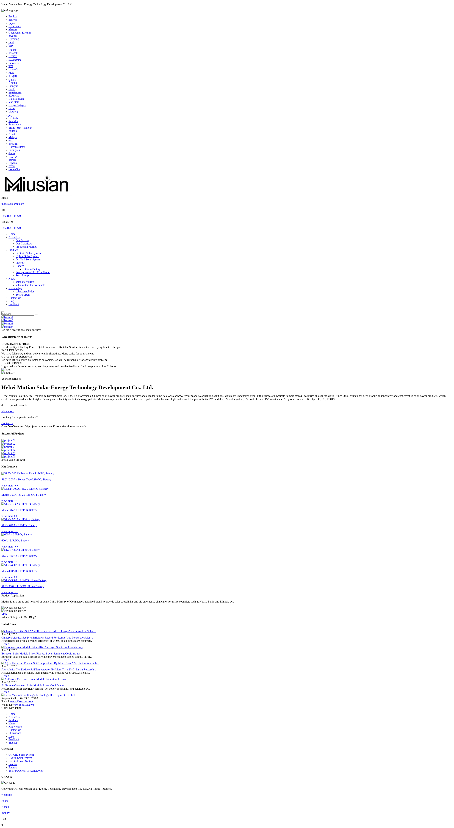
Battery (20, 265)
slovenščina (15, 59)
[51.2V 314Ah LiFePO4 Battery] (20, 503)
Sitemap (13, 742)
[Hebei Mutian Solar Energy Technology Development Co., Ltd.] (36, 194)
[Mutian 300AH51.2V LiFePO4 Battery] (25, 488)
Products (13, 249)
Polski (12, 89)
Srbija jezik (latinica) (20, 127)
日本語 (13, 56)
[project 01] (8, 440)
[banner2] (7, 320)
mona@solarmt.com (12, 203)
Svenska (13, 121)
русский (13, 143)
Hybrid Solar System (27, 256)
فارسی (13, 156)
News (12, 278)
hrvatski (13, 35)
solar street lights (25, 281)
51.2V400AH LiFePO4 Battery (19, 571)
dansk (12, 153)
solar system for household (30, 285)
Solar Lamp (22, 275)
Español (13, 162)
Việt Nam (14, 101)
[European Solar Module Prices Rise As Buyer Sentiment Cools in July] (42, 647)
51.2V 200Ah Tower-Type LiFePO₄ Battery (26, 479)
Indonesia (14, 63)
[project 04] (8, 450)
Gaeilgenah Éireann (20, 32)
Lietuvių (13, 111)
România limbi (17, 146)
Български (15, 124)
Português (14, 150)
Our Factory (22, 240)
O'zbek (12, 49)
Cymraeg (14, 38)
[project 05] (8, 453)
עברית (12, 166)
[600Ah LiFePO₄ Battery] (16, 534)
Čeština (13, 82)
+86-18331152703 (11, 215)
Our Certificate (24, 243)
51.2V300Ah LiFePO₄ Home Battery (22, 586)
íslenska (13, 29)
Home (12, 233)
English (13, 16)
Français (13, 85)
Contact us (7, 423)
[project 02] (8, 443)
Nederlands (15, 26)
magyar (13, 19)
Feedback (14, 304)
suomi (12, 108)
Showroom (15, 733)
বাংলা (11, 140)
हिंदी (11, 66)
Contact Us (15, 297)
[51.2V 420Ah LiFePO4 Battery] (20, 549)
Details (5, 643)
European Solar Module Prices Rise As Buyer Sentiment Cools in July (40, 653)
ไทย (11, 46)
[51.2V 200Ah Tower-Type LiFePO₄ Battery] (27, 473)
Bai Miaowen (16, 98)
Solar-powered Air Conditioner (33, 272)
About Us (14, 237)
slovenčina (14, 169)
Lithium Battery (31, 269)
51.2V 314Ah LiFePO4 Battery (19, 509)
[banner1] (7, 317)
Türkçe (12, 159)
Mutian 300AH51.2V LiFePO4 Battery (23, 494)
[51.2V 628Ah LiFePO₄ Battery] (20, 519)
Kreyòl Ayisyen (17, 105)
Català (12, 79)
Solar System (23, 294)
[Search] (2, 311)
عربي (12, 22)
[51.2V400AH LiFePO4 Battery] (20, 564)
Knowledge (15, 288)
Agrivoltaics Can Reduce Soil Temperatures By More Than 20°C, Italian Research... (48, 669)
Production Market (26, 246)
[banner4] (7, 326)
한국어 (13, 76)
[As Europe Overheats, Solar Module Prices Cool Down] (34, 679)
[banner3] (7, 323)
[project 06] (8, 456)
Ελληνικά (14, 95)
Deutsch (13, 118)
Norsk (12, 134)
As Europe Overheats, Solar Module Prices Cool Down (32, 685)
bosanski (13, 52)
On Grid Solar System (28, 259)
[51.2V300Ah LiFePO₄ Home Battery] (23, 580)
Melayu (13, 137)
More (4, 613)
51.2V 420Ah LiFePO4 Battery (19, 555)
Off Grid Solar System (28, 253)
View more (7, 411)
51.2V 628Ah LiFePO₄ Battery (19, 525)
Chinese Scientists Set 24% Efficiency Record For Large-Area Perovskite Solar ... (47, 637)
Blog (11, 300)
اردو (11, 114)
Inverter (20, 262)
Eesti (11, 42)
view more (9, 485)
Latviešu (13, 69)
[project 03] (8, 446)
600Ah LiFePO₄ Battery (15, 540)
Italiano (13, 130)
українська (15, 92)
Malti (11, 72)
